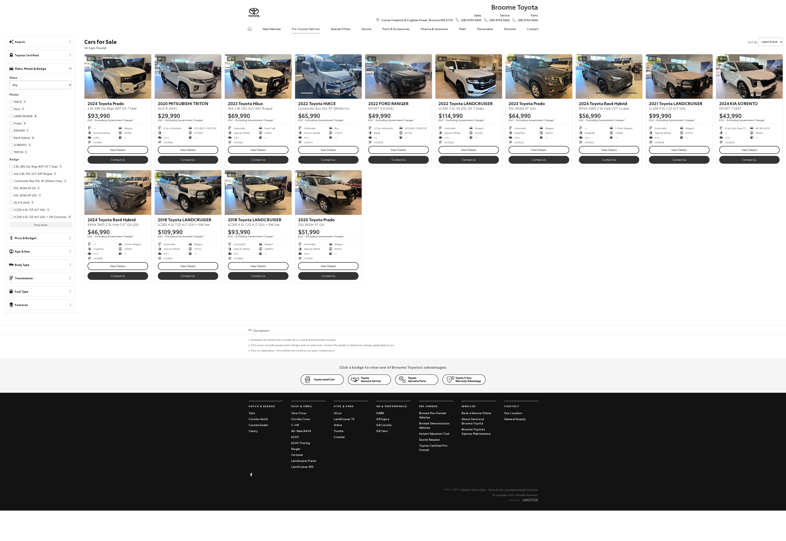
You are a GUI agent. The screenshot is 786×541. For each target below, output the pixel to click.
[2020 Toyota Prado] (328, 192)
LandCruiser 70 (344, 419)
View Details (118, 150)
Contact (532, 29)
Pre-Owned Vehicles (306, 29)
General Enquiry (515, 419)
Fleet (462, 29)
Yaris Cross (298, 413)
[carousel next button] (147, 76)
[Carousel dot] (96, 93)
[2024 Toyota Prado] (117, 76)
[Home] (249, 28)
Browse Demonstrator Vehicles (434, 425)
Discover (510, 29)
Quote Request (429, 439)
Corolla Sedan (258, 425)
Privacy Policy (479, 489)
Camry (253, 431)
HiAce (338, 425)
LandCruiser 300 (302, 467)
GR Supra (382, 419)
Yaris (252, 413)
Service (366, 29)
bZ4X (295, 437)
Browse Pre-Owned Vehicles (432, 415)
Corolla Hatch (258, 419)
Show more (40, 224)
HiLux (338, 413)
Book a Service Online (476, 413)
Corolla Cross (300, 419)
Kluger (295, 449)
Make (13, 77)
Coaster (339, 437)
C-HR (295, 425)
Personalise (485, 29)
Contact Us (118, 159)
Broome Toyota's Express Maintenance (476, 431)
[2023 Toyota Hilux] (258, 76)
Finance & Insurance (434, 29)
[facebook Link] (251, 474)
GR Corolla (383, 425)
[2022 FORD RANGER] (398, 76)
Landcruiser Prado (303, 461)
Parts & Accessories (396, 29)
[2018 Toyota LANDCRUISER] (188, 192)
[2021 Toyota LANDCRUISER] (679, 76)
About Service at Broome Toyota (473, 421)
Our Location (513, 413)
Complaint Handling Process (521, 489)
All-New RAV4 (301, 431)
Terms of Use (495, 489)
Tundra (338, 431)
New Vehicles (272, 29)
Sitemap (465, 489)
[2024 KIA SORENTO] (749, 76)
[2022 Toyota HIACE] (328, 76)
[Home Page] (254, 12)
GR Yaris (382, 431)
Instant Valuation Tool (434, 433)
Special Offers (341, 29)
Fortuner (297, 455)
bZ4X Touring (300, 443)
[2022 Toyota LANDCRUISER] (468, 76)
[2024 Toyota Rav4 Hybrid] (609, 76)
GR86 (380, 413)
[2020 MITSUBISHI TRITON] (188, 76)
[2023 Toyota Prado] (539, 76)
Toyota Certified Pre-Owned (433, 447)
